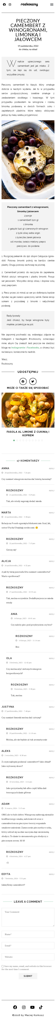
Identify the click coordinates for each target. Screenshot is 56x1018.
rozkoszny (29, 4)
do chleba (23, 49)
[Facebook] (4, 4)
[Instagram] (10, 4)
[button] (51, 4)
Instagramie (18, 347)
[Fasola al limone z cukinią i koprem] (28, 410)
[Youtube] (32, 1007)
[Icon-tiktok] (41, 1007)
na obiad (33, 49)
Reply (51, 468)
